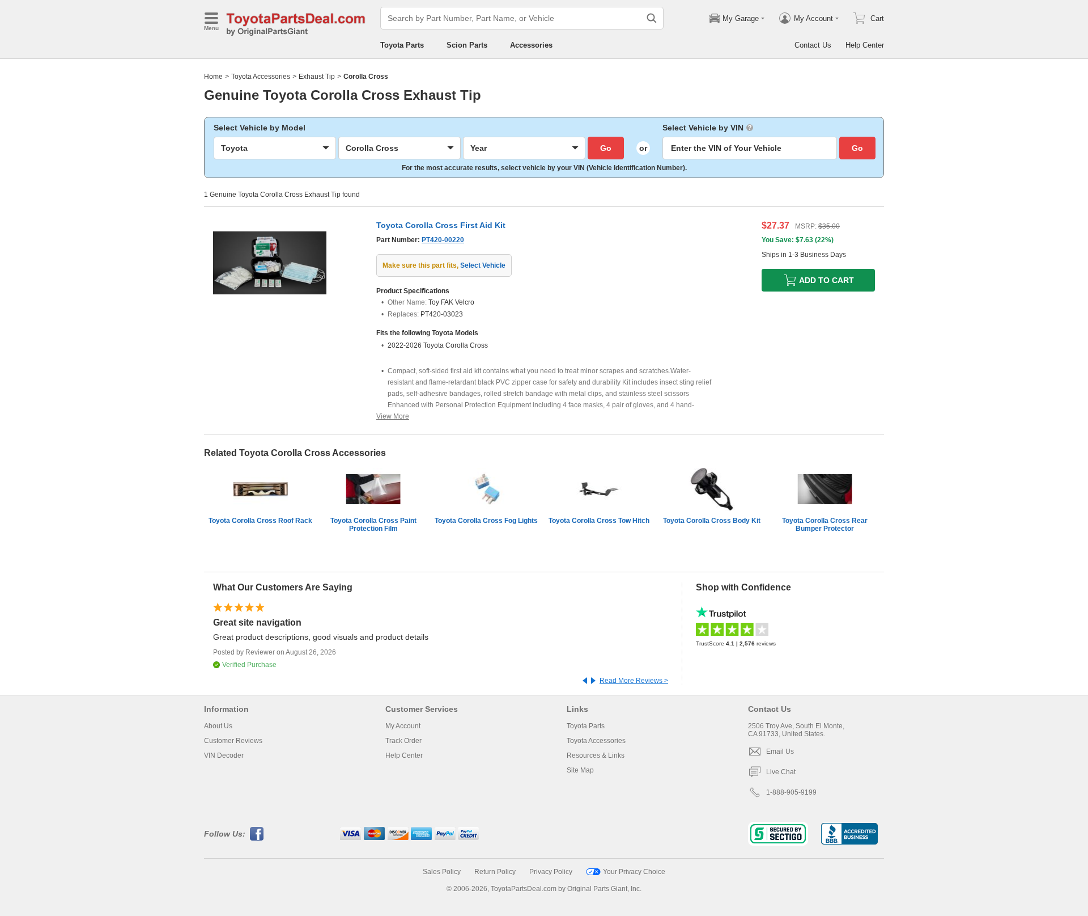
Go (605, 148)
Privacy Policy (550, 872)
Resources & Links (595, 755)
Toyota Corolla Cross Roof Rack (260, 521)
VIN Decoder (224, 755)
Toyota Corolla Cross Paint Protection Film (373, 525)
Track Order (403, 741)
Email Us (780, 751)
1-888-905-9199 (791, 792)
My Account (402, 726)
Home (213, 77)
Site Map (580, 770)
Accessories (531, 45)
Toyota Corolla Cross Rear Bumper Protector (825, 525)
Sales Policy (442, 872)
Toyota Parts (402, 45)
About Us (218, 726)
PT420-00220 (443, 240)
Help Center (864, 45)
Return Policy (495, 872)
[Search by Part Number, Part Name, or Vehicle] (651, 18)
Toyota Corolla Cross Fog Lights (486, 521)
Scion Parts (467, 45)
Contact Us (812, 45)
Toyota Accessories (260, 77)
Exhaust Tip (317, 77)
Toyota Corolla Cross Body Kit (711, 521)
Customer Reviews (233, 741)
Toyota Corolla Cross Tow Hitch (599, 521)
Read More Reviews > (634, 681)
